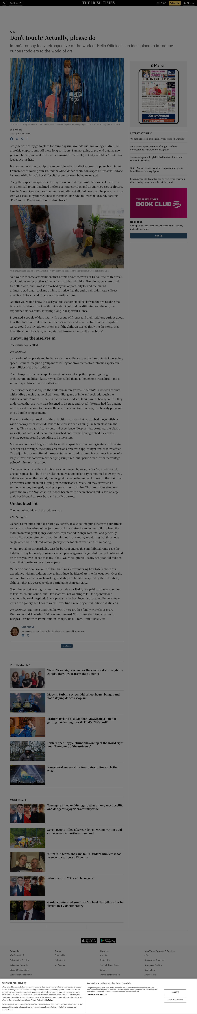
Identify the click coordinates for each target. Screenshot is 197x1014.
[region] (98, 996)
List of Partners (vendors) (97, 994)
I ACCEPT (175, 992)
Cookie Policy (47, 1000)
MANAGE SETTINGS (175, 1000)
